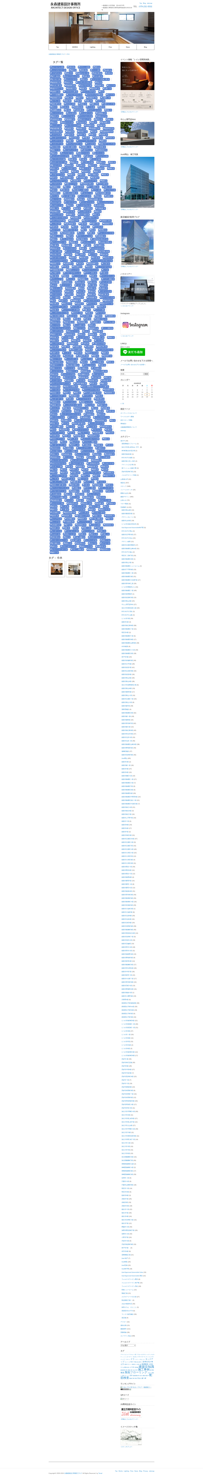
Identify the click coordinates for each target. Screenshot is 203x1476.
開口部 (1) (95, 178)
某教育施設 (125, 709)
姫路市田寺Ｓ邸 (127, 947)
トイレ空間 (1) (68, 337)
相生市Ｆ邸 (125, 1209)
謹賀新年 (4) (94, 328)
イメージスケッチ (126, 490)
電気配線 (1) (98, 138)
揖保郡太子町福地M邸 (129, 1003)
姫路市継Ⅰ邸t (126, 716)
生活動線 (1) (69, 448)
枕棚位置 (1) (76, 482)
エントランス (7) (85, 196)
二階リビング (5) (99, 343)
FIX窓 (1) (105, 273)
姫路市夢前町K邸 (127, 748)
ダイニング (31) (88, 531)
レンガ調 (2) (56, 297)
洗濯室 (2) (109, 196)
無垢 (122, 1372)
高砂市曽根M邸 (127, 1087)
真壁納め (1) (79, 297)
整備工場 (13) (69, 322)
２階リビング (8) (109, 104)
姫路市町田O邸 (127, 961)
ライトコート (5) (88, 451)
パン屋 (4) (65, 509)
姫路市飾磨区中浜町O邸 (130, 804)
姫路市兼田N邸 (127, 692)
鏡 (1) (113, 420)
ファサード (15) (71, 202)
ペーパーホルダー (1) (59, 396)
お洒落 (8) (89, 347)
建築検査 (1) (90, 307)
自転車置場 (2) (70, 224)
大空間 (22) (55, 436)
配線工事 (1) (75, 485)
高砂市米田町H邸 (127, 1090)
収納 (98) (105, 254)
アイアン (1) (88, 396)
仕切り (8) (82, 135)
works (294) (69, 356)
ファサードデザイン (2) (59, 540)
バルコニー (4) (87, 193)
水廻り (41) (95, 224)
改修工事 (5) (104, 294)
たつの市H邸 (126, 1031)
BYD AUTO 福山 (127, 552)
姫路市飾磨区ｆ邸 (127, 590)
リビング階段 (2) (72, 451)
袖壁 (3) (92, 509)
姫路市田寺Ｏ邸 (127, 950)
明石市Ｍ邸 (125, 1192)
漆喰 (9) (99, 316)
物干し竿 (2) (73, 439)
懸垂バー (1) (56, 150)
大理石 (151, 1364)
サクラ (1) (55, 411)
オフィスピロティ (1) (59, 242)
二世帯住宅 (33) (93, 463)
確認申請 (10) (109, 128)
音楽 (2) (77, 319)
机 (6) (76, 528)
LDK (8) (80, 264)
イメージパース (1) (84, 399)
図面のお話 (124, 493)
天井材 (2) (81, 165)
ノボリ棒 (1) (80, 285)
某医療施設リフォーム (129, 443)
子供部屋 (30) (69, 522)
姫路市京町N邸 (127, 922)
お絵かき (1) (73, 316)
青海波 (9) (99, 445)
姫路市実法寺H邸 (127, 734)
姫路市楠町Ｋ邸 (127, 776)
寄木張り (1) (83, 131)
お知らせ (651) (89, 251)
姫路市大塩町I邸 (127, 912)
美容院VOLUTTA (127, 1311)
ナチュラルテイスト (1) (105, 350)
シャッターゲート (128, 1356)
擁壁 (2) (95, 469)
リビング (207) (106, 282)
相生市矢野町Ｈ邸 (127, 1220)
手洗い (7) (55, 423)
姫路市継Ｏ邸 (126, 727)
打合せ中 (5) (82, 122)
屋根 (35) (89, 101)
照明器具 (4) (56, 457)
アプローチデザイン (141, 1354)
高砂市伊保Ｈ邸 (127, 1108)
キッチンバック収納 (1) (59, 482)
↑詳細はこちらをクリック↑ (129, 112)
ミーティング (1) (105, 291)
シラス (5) (81, 380)
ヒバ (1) (105, 270)
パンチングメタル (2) (84, 82)
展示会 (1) (77, 156)
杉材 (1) (110, 485)
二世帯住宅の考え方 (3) (100, 239)
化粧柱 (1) (80, 304)
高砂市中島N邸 (127, 1069)
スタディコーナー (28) (59, 162)
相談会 (123, 483)
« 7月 (122, 403)
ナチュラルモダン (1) (75, 144)
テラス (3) (69, 500)
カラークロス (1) (70, 248)
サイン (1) (71, 279)
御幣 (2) (111, 168)
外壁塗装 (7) (68, 282)
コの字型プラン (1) (92, 217)
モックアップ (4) (57, 331)
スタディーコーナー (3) (98, 537)
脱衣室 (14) (93, 380)
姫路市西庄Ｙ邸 (127, 867)
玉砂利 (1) (91, 457)
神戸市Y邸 (126, 1248)
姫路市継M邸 (126, 720)
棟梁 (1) (54, 171)
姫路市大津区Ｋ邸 (127, 853)
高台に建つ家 (141, 1378)
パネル (140, 1359)
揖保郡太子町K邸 (127, 1013)
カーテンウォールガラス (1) (61, 328)
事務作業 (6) (93, 466)
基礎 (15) (55, 420)
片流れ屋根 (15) (57, 131)
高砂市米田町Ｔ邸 (127, 1094)
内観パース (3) (86, 168)
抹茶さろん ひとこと (129, 1307)
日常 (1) (94, 383)
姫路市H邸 (125, 769)
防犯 (136, 1378)
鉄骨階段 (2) (56, 386)
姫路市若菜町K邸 (127, 905)
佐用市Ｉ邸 (125, 1178)
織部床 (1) (74, 242)
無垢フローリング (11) (107, 144)
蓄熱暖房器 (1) (56, 500)
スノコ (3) (93, 254)
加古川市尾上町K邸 (128, 1118)
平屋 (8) (86, 138)
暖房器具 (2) (67, 516)
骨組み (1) (69, 82)
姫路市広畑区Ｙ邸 (127, 699)
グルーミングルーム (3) (59, 260)
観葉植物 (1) (67, 454)
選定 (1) (110, 519)
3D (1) (54, 429)
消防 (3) (92, 233)
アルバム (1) (97, 429)
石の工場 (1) (56, 147)
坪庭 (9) (78, 101)
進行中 (123, 441)
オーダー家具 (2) (69, 196)
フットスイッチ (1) (80, 276)
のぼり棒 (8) (56, 377)
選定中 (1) (55, 116)
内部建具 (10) (95, 128)
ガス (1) (72, 433)
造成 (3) (90, 313)
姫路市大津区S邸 (127, 860)
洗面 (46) (68, 101)
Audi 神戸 (125, 1258)
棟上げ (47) (75, 442)
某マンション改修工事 (129, 468)
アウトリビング (125, 1354)
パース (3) (91, 107)
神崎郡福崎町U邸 (127, 1174)
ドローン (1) (101, 359)
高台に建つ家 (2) (79, 423)
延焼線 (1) (97, 454)
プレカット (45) (57, 466)
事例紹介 (123, 423)
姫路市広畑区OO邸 (128, 839)
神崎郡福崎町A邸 (127, 1171)
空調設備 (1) (65, 429)
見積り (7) (102, 531)
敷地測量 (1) (83, 322)
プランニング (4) (57, 279)
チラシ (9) (55, 196)
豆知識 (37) (86, 371)
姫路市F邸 (125, 832)
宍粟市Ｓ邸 (125, 1181)
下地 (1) (95, 479)
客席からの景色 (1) (71, 386)
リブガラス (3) (56, 184)
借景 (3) (54, 442)
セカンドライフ (138, 1357)
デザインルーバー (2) (69, 546)
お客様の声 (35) (83, 356)
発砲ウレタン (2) (83, 73)
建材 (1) (73, 70)
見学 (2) (54, 178)
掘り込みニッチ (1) (83, 516)
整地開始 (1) (84, 279)
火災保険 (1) (56, 512)
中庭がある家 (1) (67, 178)
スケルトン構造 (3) (90, 442)
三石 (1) (86, 485)
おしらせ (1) (92, 426)
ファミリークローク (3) (106, 451)
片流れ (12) (76, 472)
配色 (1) (95, 279)
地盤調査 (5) (56, 319)
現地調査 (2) (70, 199)
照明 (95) (84, 70)
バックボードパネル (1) (59, 217)
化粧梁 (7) (69, 128)
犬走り (149, 1372)
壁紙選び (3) (72, 88)
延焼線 (136, 1367)
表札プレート (125, 1375)
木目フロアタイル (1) (59, 463)
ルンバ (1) (111, 85)
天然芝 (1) (69, 294)
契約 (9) (64, 472)
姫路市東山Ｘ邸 (127, 695)
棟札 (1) (67, 319)
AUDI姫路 (125, 646)
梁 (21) (64, 469)
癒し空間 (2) (81, 254)
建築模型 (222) (57, 98)
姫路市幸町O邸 (127, 835)
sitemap (149, 3)
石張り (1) (55, 454)
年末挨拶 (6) (92, 297)
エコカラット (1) (57, 205)
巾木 (132, 1367)
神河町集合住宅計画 (128, 450)
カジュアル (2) (56, 519)
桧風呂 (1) (101, 162)
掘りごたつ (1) (80, 328)
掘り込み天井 (134, 1370)
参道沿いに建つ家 (136, 1364)
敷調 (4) (54, 153)
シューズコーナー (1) (59, 70)
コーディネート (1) (58, 433)
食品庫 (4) (100, 503)
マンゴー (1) (69, 457)
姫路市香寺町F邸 (127, 723)
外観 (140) (65, 190)
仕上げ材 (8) (72, 113)
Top (140, 3)
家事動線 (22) (88, 497)
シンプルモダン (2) (69, 168)
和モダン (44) (77, 313)
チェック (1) (56, 522)
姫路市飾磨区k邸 (127, 793)
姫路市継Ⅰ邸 (126, 765)
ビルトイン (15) (105, 500)
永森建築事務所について (129, 427)
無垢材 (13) (55, 528)
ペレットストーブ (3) (106, 233)
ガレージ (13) (56, 199)
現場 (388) (55, 282)
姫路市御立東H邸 (127, 730)
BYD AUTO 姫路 (127, 457)
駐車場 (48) (84, 377)
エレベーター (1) (67, 153)
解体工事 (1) (98, 331)
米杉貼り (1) (56, 393)
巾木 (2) (86, 331)
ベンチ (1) (67, 353)
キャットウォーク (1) (106, 202)
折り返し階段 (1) (97, 519)
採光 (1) (100, 396)
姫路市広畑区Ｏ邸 (127, 842)
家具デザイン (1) (107, 304)
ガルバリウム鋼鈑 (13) (59, 497)
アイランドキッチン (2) (92, 472)
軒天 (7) (54, 107)
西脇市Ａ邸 (125, 1227)
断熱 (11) (105, 466)
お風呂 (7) (104, 288)
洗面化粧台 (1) (106, 426)
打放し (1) (105, 534)
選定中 (147, 1375)
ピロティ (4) (90, 482)
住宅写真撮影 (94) (68, 233)
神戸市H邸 (125, 657)
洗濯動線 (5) (100, 168)
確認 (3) (66, 276)
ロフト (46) (97, 190)
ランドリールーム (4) (104, 267)
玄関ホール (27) (70, 534)
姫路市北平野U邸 (127, 534)
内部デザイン (127, 1364)
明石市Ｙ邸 (125, 1188)
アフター (123, 1322)
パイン (136, 1359)
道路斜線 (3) (109, 525)
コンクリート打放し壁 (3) (100, 79)
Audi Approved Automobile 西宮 (132, 1276)
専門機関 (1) (100, 245)
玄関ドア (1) (106, 540)
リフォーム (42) (102, 156)
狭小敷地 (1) (84, 368)
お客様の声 (124, 479)
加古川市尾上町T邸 (128, 1122)
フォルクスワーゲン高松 (130, 1286)
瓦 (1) (78, 245)
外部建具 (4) (90, 125)
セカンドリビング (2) (72, 76)
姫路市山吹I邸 (126, 520)
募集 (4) (80, 457)
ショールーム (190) (73, 251)
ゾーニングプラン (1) (85, 448)
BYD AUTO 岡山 (127, 531)
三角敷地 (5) (90, 414)
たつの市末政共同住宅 (129, 524)
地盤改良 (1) (56, 402)
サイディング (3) (91, 540)
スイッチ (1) (84, 512)
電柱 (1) (106, 439)
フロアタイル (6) (79, 509)
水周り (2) (92, 288)
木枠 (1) (54, 414)
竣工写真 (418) (104, 251)
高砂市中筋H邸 (127, 1073)
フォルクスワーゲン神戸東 (130, 1283)
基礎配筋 (144, 1364)
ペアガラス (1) (56, 73)
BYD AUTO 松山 (127, 538)
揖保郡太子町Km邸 (128, 1006)
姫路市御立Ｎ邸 (127, 807)
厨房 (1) (92, 325)
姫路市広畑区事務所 (128, 545)
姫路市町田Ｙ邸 (127, 975)
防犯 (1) (77, 208)
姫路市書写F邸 (126, 881)
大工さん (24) (70, 104)
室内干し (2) (75, 445)
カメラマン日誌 (126, 1336)
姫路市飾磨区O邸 (127, 559)
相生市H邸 (125, 1216)
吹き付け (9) (109, 257)
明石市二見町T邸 (127, 555)
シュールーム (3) (83, 337)
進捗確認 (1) (56, 211)
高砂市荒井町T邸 (127, 471)
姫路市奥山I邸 (126, 510)
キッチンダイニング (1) (80, 460)
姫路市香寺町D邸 (127, 894)
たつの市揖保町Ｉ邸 (128, 1024)
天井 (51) (111, 411)
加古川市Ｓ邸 (126, 1143)
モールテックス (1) (71, 150)
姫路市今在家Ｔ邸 (127, 978)
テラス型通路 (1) (57, 95)
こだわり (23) (95, 525)
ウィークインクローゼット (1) (102, 260)
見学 (131, 1375)
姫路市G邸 (125, 622)
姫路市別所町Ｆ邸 (127, 936)
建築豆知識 (146, 1366)
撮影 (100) (95, 104)
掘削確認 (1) (75, 396)
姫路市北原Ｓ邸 (127, 737)
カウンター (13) (70, 377)
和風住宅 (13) (73, 503)
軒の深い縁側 (141, 1375)
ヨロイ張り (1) (56, 451)
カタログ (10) (56, 202)
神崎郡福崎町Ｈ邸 (127, 1167)
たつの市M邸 (126, 1038)
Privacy (145, 1471)
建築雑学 (123, 1329)
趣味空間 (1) (109, 300)
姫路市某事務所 (127, 594)
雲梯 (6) (54, 239)
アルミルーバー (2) (89, 242)
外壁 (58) (55, 227)
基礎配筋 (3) (76, 300)
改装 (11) (110, 491)
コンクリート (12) (80, 506)
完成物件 (123, 507)
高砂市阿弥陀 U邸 (127, 1104)
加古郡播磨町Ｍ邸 (127, 1157)
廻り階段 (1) (56, 543)
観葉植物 (135, 1375)
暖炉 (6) (70, 236)
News (128, 47)
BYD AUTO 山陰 (127, 615)
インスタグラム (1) (84, 205)
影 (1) (84, 230)
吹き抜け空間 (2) (105, 242)
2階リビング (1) (71, 184)
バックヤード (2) (57, 141)
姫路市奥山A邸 (126, 601)
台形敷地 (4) (109, 472)
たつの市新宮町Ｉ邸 (128, 1027)
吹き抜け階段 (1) (73, 365)
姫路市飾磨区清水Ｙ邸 (129, 800)
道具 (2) (80, 98)
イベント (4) (70, 368)
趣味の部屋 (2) (101, 147)
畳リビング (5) (56, 165)
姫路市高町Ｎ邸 (127, 985)
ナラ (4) (66, 423)
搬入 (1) (67, 187)
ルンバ (126, 1362)
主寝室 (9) (78, 347)
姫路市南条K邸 (126, 454)
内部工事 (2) (56, 537)
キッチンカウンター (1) (84, 420)
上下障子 (131, 1362)
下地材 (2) (99, 528)
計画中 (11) (55, 353)
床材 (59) (55, 374)
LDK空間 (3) (100, 205)
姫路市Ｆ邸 (125, 821)
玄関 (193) (80, 494)
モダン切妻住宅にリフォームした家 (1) (96, 386)
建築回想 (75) (56, 82)
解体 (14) (67, 436)
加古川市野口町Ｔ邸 (128, 1139)
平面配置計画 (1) (57, 270)
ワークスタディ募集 (127, 416)
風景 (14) (79, 411)
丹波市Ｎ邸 (125, 1241)
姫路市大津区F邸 (127, 856)
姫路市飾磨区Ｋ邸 (127, 783)
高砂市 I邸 (125, 1059)
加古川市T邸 (126, 1150)
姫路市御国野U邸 (127, 954)
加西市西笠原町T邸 (128, 1230)
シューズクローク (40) (79, 260)
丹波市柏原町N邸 (127, 1244)
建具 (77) (104, 285)
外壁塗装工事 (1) (87, 184)
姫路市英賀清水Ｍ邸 (128, 933)
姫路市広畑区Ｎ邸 (127, 849)
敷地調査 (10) (79, 436)
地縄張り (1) (56, 91)
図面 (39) (75, 162)
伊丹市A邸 (125, 1251)
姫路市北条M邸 (127, 915)
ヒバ (144, 1359)
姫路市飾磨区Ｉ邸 (127, 779)
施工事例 (144, 1369)
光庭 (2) (86, 76)
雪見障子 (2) (108, 356)
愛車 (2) (54, 509)
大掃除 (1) (55, 267)
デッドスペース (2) (58, 417)
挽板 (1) (110, 119)
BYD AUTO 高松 (127, 611)
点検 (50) (72, 67)
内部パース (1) (56, 368)
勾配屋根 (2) (86, 417)
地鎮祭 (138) (56, 405)
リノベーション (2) (85, 522)
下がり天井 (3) (103, 184)
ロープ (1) (111, 95)
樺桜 (153, 1370)
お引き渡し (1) (99, 337)
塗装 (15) (65, 171)
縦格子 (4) (69, 291)
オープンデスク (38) (58, 159)
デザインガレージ (127, 517)
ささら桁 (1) (98, 76)
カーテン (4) (56, 101)
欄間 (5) (103, 141)
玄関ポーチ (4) (70, 211)
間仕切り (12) (87, 503)
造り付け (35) (56, 79)
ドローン (128, 1359)
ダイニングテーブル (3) (92, 390)
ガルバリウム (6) (86, 85)
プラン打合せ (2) (67, 239)
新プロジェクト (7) (90, 221)
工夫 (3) (110, 445)
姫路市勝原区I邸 (127, 513)
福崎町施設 (125, 751)
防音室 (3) (86, 171)
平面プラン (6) (110, 476)
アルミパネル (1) (89, 365)
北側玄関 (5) (79, 110)
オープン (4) (76, 307)
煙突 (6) (89, 267)
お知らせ (123, 500)
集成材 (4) (108, 70)
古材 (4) (84, 159)
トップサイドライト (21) (60, 313)
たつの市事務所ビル (128, 587)
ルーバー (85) (99, 310)
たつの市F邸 (126, 1041)
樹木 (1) (111, 362)
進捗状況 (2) (70, 334)
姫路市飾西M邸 (127, 877)
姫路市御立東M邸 (127, 625)
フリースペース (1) (87, 202)
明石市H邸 (125, 632)
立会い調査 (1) (80, 537)
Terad (100, 1473)
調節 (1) (111, 337)
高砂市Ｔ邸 (125, 1080)
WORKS (75, 47)
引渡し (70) (108, 187)
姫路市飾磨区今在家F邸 (129, 580)
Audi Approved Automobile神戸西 (133, 527)
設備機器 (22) (56, 110)
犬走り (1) (63, 300)
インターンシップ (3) (59, 138)
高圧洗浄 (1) (81, 543)
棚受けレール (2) (92, 353)
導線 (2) (67, 393)
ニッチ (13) (73, 417)
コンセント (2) (87, 359)
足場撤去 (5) (67, 420)
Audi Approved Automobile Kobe (132, 1272)
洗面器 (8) (80, 466)
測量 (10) (87, 310)
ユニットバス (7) (71, 79)
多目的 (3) (111, 138)
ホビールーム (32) (58, 67)
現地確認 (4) (106, 165)
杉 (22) (95, 408)
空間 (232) (101, 497)
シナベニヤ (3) (56, 135)
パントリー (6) (66, 285)
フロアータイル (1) (95, 110)
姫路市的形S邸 (126, 674)
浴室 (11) (100, 522)
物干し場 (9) (56, 76)
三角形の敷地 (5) (80, 383)
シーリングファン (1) (75, 95)
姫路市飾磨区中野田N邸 (129, 797)
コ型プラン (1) (87, 150)
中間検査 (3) (101, 208)
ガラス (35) (101, 101)
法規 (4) (54, 190)
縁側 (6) (73, 257)
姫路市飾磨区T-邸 (127, 636)
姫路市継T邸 (126, 706)
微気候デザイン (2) (81, 408)
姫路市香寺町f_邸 (127, 583)
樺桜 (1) (77, 393)
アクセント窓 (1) (99, 512)
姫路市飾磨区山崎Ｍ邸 (129, 744)
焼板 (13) (66, 347)
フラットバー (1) (91, 181)
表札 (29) (70, 98)
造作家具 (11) (109, 390)
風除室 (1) (93, 334)
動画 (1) (72, 174)
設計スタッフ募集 (126, 420)
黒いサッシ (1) (84, 433)
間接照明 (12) (70, 85)
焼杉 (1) (54, 233)
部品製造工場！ (127, 1300)
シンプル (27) (56, 224)
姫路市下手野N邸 (127, 569)
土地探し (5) (106, 98)
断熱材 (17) (82, 128)
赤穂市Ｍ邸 (125, 1206)
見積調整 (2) (111, 316)
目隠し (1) (55, 208)
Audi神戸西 (125, 1269)
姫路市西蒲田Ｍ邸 (127, 989)
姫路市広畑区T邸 (127, 846)
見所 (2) (67, 297)
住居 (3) (88, 319)
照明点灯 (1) (56, 248)
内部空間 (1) (110, 516)
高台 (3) (99, 82)
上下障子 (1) (56, 273)
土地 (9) (65, 227)
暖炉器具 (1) (95, 88)
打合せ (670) (79, 187)
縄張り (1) (68, 543)
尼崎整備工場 (126, 1255)
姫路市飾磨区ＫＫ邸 (128, 650)
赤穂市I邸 (125, 1202)
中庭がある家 (137, 1362)
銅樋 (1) (104, 181)
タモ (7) (81, 233)
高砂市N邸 (125, 1066)
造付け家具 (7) (87, 316)
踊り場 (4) (55, 276)
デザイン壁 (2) (90, 488)
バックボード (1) (85, 211)
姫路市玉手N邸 (127, 664)
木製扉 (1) (69, 380)
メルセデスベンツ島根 (129, 475)
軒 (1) (102, 91)
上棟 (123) (89, 156)
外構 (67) (88, 340)
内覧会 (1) (83, 104)
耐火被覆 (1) (67, 245)
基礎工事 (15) (56, 104)
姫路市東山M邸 (127, 688)
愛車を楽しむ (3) (69, 479)
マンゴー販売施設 (127, 1314)
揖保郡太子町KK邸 (128, 1010)
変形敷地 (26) (78, 107)
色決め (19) (80, 282)
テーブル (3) (56, 390)
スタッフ (123, 486)
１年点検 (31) (56, 494)
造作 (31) (102, 414)
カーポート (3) (56, 531)
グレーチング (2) (94, 494)
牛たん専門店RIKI (127, 604)
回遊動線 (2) (56, 187)
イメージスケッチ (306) (71, 310)
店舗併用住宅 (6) (107, 131)
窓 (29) (105, 469)
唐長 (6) (54, 506)
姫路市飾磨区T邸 (127, 786)
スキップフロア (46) (58, 221)
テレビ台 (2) (91, 144)
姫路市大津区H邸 (127, 863)
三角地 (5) (87, 445)
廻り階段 (128, 1370)
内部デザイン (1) (57, 88)
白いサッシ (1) (99, 153)
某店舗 (124, 1318)
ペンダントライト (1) (92, 300)
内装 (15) (79, 353)
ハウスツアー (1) (57, 144)
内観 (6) (92, 291)
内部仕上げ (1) (102, 116)
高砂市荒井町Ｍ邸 (127, 1076)
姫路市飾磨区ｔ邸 (127, 573)
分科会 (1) (86, 227)
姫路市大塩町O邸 (127, 908)
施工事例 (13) (82, 239)
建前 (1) (97, 171)
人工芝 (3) (106, 264)
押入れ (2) (65, 107)
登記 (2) (84, 79)
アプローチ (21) (88, 162)
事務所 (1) (83, 519)
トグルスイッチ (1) (77, 463)
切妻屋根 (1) (101, 236)
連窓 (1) (94, 122)
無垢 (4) (105, 174)
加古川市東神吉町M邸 (129, 1136)
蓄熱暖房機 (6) (56, 128)
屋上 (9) (54, 469)
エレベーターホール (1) (59, 460)
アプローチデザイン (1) (73, 273)
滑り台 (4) (96, 257)
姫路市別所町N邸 (127, 755)
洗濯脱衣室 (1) (102, 150)
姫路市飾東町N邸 (127, 898)
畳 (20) (75, 227)
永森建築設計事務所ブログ (57, 54)
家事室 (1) (103, 230)
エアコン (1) (106, 543)
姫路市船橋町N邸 (127, 929)
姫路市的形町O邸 (127, 597)
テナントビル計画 (127, 464)
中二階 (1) (93, 285)
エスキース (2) (109, 463)
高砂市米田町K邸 (127, 1097)
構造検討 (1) (108, 224)
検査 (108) (76, 340)
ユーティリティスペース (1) (71, 414)
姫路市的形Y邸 (126, 667)
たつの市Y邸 (126, 618)
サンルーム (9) (99, 374)
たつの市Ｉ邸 (126, 1034)
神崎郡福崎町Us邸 (128, 1164)
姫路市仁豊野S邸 (127, 996)
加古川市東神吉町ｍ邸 (129, 608)
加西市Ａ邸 (125, 1234)
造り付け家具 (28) (58, 316)
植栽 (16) (69, 254)
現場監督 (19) (92, 98)
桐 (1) (54, 300)
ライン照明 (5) (108, 328)
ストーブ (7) (56, 325)
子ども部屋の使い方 (126, 1367)
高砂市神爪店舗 (127, 1062)
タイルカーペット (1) (91, 270)
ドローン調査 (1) (57, 426)
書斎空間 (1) (106, 549)
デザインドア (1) (57, 214)
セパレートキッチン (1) (59, 549)
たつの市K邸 (126, 1048)
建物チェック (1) (73, 270)
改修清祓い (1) (86, 147)
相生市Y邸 (125, 1213)
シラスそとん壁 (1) (71, 91)
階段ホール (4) (105, 509)
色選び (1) (55, 340)
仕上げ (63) (97, 377)
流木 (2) (70, 466)
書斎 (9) (67, 528)
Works (121, 1471)
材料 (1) (94, 276)
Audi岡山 (125, 758)
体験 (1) (83, 248)
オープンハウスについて (129, 413)
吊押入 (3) (75, 469)
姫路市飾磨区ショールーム (130, 566)
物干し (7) (86, 476)
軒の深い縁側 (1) (70, 147)
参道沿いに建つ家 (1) (59, 485)
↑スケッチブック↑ (126, 1447)
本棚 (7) (70, 141)
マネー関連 (124, 504)
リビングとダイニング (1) (60, 156)
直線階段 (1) (75, 491)
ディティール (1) (69, 116)
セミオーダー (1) (57, 399)
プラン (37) (75, 497)
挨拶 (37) (73, 159)
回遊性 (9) (70, 131)
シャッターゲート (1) (97, 423)
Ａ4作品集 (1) (82, 178)
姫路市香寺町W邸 (127, 982)
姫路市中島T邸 (126, 971)
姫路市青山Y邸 (126, 562)
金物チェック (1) (86, 402)
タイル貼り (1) (80, 325)
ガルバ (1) (93, 543)
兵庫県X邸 (125, 999)
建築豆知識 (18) (70, 512)
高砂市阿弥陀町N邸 (128, 1101)
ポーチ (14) (101, 313)
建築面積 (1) (110, 393)
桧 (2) (81, 426)
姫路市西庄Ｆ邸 (127, 874)
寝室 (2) (98, 211)
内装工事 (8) (98, 73)
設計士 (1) (94, 534)
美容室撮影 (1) (93, 264)
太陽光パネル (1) (101, 319)
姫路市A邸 (125, 828)
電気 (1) (82, 174)
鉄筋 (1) (82, 334)
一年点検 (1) (97, 368)
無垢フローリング (136, 1372)
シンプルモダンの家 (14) (73, 405)
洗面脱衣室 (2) (56, 119)
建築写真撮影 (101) (95, 199)
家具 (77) (69, 73)
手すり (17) (67, 411)
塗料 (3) (97, 67)
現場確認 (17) (101, 113)
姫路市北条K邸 (126, 919)
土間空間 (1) (76, 181)
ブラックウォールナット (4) (61, 383)
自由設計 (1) (96, 322)
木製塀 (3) (104, 135)
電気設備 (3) (71, 288)
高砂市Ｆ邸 (125, 1083)
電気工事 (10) (102, 347)
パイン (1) (66, 208)
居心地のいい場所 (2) (81, 190)
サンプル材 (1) (105, 457)
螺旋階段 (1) (92, 549)
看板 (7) (109, 110)
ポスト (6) (81, 291)
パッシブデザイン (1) (102, 417)
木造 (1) (80, 500)
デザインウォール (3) (85, 236)
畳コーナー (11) (57, 288)
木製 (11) (90, 411)
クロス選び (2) (84, 214)
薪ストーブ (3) (56, 359)
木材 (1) (103, 365)
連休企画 (123, 1325)
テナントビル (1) (70, 402)
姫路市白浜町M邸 (127, 671)
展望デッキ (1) (56, 334)
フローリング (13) (69, 374)
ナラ (132, 1359)
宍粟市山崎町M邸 (127, 1185)
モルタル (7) (98, 227)
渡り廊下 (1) (76, 540)
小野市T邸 (125, 1237)
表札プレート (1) (73, 331)
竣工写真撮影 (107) (103, 193)
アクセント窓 (132, 1354)
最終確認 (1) (98, 485)
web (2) (54, 285)
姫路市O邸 (125, 762)
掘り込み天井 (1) (57, 362)
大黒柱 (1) (77, 488)
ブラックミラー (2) (106, 488)
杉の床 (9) (55, 347)
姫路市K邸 (125, 772)
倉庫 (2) (54, 546)
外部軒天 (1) (101, 546)
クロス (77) (55, 408)
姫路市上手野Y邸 (127, 818)
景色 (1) (54, 122)
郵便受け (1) (56, 264)
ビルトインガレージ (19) (91, 439)
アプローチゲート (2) (59, 491)
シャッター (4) (56, 380)
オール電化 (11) (94, 187)
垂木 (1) (67, 537)
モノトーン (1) (56, 291)
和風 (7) (93, 135)
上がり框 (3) (56, 356)
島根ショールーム (127, 1290)
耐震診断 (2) (98, 433)
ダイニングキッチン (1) (59, 307)
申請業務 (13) (73, 343)
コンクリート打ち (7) (59, 350)
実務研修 (123, 1332)
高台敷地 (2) (78, 267)
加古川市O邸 (126, 1115)
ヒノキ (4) (55, 479)
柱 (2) (107, 506)
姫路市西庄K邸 (126, 870)
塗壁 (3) (100, 411)
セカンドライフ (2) (83, 454)
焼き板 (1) (55, 310)
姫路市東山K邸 (126, 681)
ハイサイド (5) (110, 190)
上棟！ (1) (108, 88)
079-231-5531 (145, 6)
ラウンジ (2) (92, 304)
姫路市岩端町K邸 (127, 660)
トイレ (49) (100, 340)
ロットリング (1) (57, 113)
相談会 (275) (74, 221)
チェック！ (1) (56, 125)
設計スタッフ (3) (85, 119)
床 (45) (94, 131)
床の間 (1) (55, 304)
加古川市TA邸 (126, 1132)
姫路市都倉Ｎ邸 (127, 992)
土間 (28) (86, 343)
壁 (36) (68, 110)
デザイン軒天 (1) (91, 273)
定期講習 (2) (56, 193)
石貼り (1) (97, 516)
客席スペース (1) (83, 153)
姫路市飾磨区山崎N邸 (129, 643)
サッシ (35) (96, 70)
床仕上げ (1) (67, 304)
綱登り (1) (55, 552)
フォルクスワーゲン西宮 (130, 1279)
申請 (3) (98, 196)
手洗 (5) (66, 267)
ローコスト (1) (56, 294)
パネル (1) (102, 482)
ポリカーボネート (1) (59, 257)
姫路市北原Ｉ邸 (127, 741)
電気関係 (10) (81, 525)
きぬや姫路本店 (127, 1304)
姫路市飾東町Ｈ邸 (127, 901)
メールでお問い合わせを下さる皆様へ (133, 364)
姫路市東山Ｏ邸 (127, 702)
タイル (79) (90, 405)
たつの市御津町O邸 (128, 1052)
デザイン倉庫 (126, 541)
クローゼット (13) (72, 531)
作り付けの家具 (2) (71, 193)
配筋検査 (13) (72, 362)
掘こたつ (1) (84, 479)
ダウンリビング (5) (108, 297)
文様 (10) (75, 476)
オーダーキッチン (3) (59, 445)
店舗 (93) (102, 125)
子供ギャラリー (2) (58, 439)
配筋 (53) (69, 494)
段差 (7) (97, 476)
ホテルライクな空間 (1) (95, 95)
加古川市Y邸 (126, 1146)
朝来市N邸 (125, 1195)
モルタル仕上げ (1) (97, 248)
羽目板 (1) (55, 337)
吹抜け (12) (103, 405)
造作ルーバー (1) (67, 122)
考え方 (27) (101, 402)
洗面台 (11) (70, 135)
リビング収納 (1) (97, 362)
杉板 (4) (81, 199)
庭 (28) (85, 469)
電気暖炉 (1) (70, 119)
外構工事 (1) (100, 399)
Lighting (92, 47)
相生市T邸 (125, 1223)
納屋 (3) (89, 350)
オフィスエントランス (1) (60, 488)
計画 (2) (109, 429)
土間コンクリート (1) (81, 429)
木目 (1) (86, 491)
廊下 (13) (69, 525)
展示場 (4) (84, 257)
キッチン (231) (57, 251)
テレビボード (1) (86, 113)
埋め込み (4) (56, 322)
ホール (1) (71, 426)
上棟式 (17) (101, 448)
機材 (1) (96, 356)
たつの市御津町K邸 (128, 1020)
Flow (110, 47)
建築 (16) (92, 294)
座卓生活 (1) (56, 448)
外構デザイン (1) (57, 365)
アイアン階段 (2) (108, 279)
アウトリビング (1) (86, 116)
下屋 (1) (88, 245)
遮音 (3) (112, 162)
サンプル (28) (110, 322)
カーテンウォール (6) (72, 390)
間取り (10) (87, 528)
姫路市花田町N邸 (127, 926)
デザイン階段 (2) (78, 549)
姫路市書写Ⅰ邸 (127, 884)
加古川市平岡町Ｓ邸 (128, 1129)
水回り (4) (55, 168)
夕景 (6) (109, 73)
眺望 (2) (83, 88)
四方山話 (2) (75, 138)
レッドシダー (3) (72, 359)
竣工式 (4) (91, 500)
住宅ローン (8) (73, 371)
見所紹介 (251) (106, 221)
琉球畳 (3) (106, 408)
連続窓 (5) (55, 516)
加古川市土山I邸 (127, 1125)
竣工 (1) (97, 214)
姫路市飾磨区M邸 (127, 639)
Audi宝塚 (125, 1265)
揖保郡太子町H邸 (127, 1017)
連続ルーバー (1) (86, 546)
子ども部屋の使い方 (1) (93, 393)
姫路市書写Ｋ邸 (127, 888)
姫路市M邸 (125, 825)
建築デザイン (125, 497)
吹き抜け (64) (56, 254)
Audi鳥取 (125, 1262)
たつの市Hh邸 (126, 1045)
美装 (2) (83, 534)
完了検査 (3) (94, 174)
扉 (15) (64, 442)
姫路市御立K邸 (126, 811)
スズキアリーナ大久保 (129, 1297)
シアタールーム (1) (58, 174)
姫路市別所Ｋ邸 (127, 940)
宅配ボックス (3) (57, 236)
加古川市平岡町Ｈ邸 (128, 1111)
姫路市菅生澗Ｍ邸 (127, 968)
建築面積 (123, 1370)
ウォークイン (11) (58, 503)
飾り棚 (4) (55, 245)
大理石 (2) (88, 208)
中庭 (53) (83, 224)
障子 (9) (108, 377)
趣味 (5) (105, 353)
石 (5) (103, 334)
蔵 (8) (82, 288)
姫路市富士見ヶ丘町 (128, 461)
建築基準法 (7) (94, 436)
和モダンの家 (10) (101, 371)
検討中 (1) (102, 307)
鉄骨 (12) (81, 294)
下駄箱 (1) (111, 503)
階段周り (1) (98, 491)
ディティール (147, 1356)
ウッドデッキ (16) (58, 343)
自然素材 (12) (56, 525)
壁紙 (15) (111, 433)
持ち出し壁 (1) (56, 85)
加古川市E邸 (126, 1153)
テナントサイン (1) (108, 276)
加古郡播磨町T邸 (127, 1160)
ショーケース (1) (57, 371)
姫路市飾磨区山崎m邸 (129, 548)
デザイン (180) (85, 67)
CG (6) (65, 340)
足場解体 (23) (84, 374)
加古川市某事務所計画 (129, 685)
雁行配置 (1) (106, 122)
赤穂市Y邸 (125, 1199)
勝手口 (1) (99, 119)
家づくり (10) (95, 506)
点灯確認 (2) (70, 519)
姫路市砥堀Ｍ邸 (127, 891)
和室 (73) (67, 408)
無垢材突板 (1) (101, 420)
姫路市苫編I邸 (126, 943)
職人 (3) (67, 325)
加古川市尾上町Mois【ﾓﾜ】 (131, 447)
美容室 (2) (69, 165)
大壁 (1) (70, 399)
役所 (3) (102, 107)
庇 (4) (93, 230)
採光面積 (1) (110, 454)
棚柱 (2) (104, 383)
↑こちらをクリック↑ (127, 306)
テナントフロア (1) (89, 91)
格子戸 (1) (93, 165)
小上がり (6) (56, 534)
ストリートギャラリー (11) (87, 141)
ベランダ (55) (96, 159)
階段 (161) (92, 282)
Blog (144, 3)
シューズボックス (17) (59, 476)
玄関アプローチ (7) (71, 230)
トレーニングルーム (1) (59, 181)
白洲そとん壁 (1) (76, 350)
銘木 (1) (70, 205)
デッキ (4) (65, 506)
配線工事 (132, 1378)
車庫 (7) (54, 472)
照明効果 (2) (97, 460)
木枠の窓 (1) (106, 380)
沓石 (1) (84, 362)
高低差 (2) (100, 85)
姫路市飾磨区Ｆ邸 (127, 629)
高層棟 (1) (71, 214)
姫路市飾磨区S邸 (127, 576)
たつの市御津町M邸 (128, 1055)
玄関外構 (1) (69, 264)
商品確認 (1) (76, 217)
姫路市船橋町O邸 (127, 964)
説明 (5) (75, 171)
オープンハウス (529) (73, 125)
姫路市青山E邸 (126, 678)
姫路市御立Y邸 (126, 814)
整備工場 (125, 1293)
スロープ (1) (56, 230)
